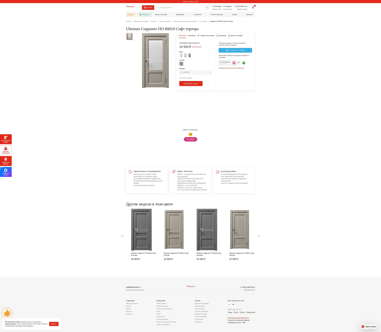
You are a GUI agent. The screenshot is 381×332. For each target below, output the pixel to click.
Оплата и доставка (162, 306)
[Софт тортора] (190, 55)
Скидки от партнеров (163, 324)
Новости (128, 308)
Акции (158, 311)
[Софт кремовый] (185, 55)
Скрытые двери (200, 308)
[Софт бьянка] (181, 55)
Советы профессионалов (164, 308)
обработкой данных (10, 324)
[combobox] (196, 72)
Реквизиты (129, 314)
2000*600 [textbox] (186, 72)
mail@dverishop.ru (133, 287)
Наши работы (160, 316)
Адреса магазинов (132, 303)
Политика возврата (162, 319)
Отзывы (128, 306)
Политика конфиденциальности (238, 318)
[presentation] (122, 236)
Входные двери (200, 306)
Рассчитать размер (185, 78)
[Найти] (207, 7)
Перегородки (199, 319)
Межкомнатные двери (202, 303)
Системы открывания (201, 311)
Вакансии (129, 311)
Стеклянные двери (201, 316)
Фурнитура (198, 322)
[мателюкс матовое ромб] (181, 64)
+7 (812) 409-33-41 (247, 287)
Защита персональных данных (166, 322)
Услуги (158, 314)
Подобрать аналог (190, 84)
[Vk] (229, 304)
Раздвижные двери (201, 314)
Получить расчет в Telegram (237, 50)
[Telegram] (233, 304)
